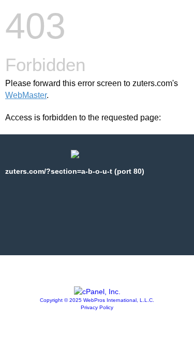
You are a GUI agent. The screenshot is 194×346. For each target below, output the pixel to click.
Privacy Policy (97, 307)
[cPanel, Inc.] (97, 291)
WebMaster (26, 95)
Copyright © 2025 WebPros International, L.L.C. (97, 300)
